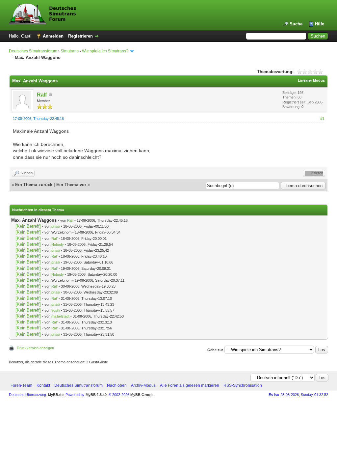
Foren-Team (21, 385)
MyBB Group (141, 395)
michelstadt (60, 316)
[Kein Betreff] (28, 226)
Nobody (57, 244)
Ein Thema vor (71, 184)
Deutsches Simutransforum (33, 51)
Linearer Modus (311, 80)
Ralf (42, 95)
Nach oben (117, 385)
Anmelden (53, 36)
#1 (322, 119)
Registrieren (80, 36)
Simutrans (70, 51)
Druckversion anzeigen (35, 348)
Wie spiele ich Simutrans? (105, 51)
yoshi (55, 310)
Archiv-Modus (143, 385)
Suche (296, 23)
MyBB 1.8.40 (96, 395)
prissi (55, 226)
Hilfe (319, 23)
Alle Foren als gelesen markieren (189, 385)
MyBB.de (56, 395)
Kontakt (43, 385)
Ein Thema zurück (33, 184)
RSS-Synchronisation (242, 385)
